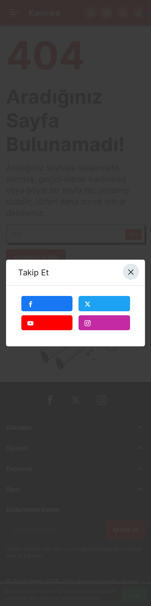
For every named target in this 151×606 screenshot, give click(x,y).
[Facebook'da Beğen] (47, 303)
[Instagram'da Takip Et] (104, 323)
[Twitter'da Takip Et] (104, 303)
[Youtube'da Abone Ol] (47, 323)
